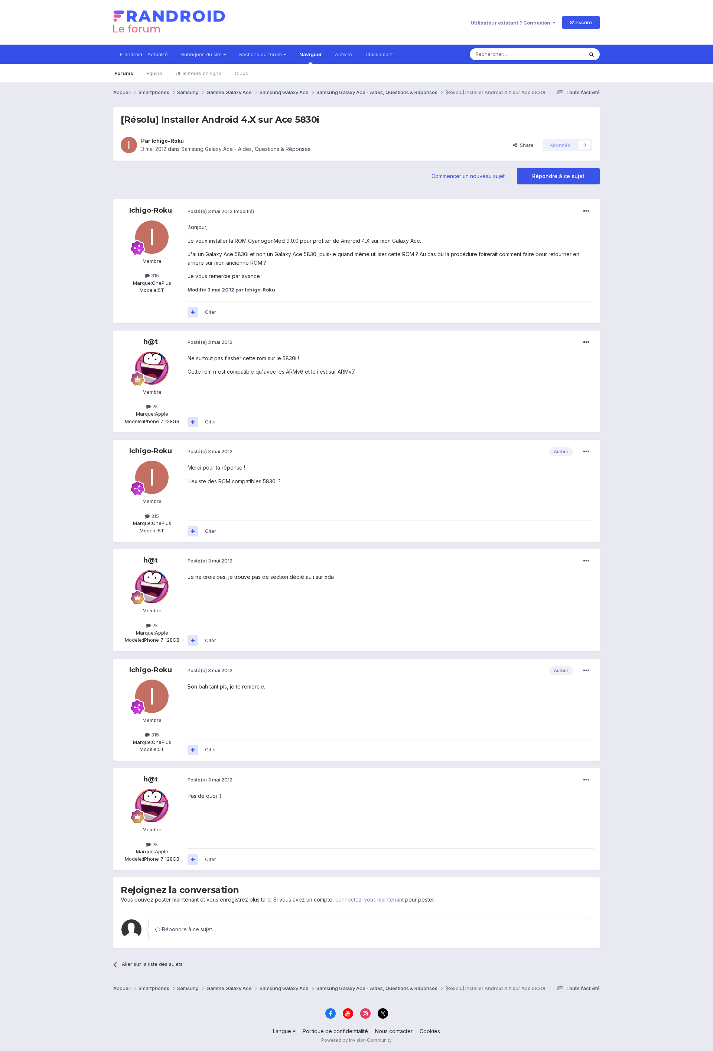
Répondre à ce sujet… (188, 929)
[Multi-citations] (193, 312)
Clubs (241, 73)
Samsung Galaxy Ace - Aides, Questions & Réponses (245, 149)
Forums (123, 73)
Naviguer (310, 54)
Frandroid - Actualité (144, 54)
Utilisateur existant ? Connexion (512, 23)
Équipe (154, 73)
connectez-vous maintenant (369, 899)
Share (525, 145)
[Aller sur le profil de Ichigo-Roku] (129, 145)
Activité (343, 54)
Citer (210, 312)
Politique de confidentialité (335, 1031)
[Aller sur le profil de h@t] (152, 368)
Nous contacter (394, 1031)
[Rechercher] (591, 54)
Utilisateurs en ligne (198, 73)
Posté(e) (210, 211)
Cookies (430, 1031)
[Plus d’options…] (586, 211)
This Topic (561, 54)
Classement (379, 54)
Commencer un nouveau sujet (468, 176)
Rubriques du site (202, 54)
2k (154, 406)
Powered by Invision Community (356, 1040)
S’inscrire (581, 22)
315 (154, 275)
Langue (283, 1031)
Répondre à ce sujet (558, 176)
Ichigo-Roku (168, 141)
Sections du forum (261, 54)
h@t (150, 342)
